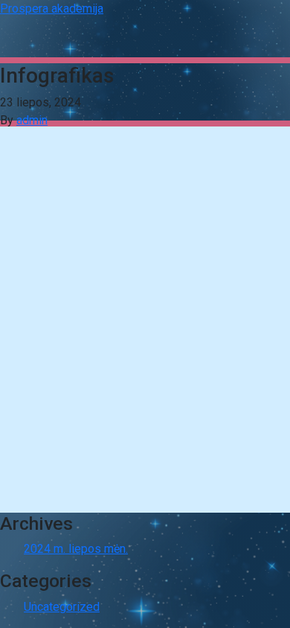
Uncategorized (62, 607)
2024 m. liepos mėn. (76, 549)
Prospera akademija (51, 8)
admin (32, 120)
